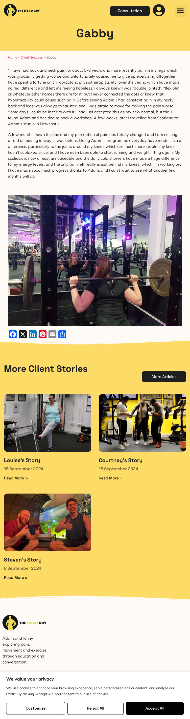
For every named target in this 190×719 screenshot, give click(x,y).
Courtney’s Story (120, 460)
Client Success (32, 57)
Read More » (16, 478)
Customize (36, 708)
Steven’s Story (23, 559)
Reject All (95, 708)
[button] (180, 11)
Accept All (154, 708)
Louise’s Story (22, 460)
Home (12, 57)
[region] (95, 695)
